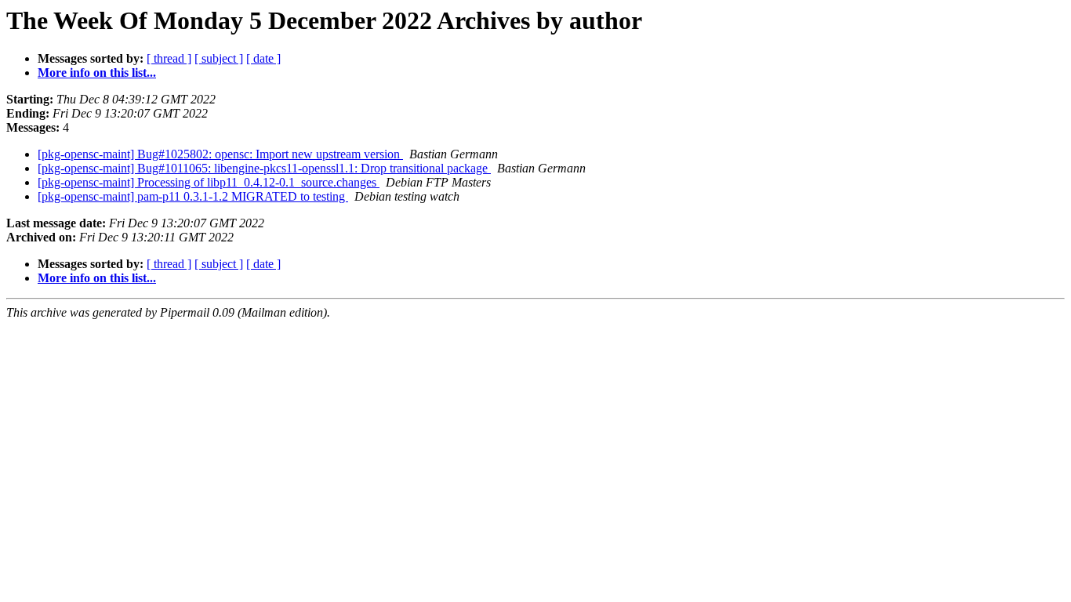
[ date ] (263, 58)
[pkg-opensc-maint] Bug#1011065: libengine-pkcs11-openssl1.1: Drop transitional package (264, 168)
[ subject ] (218, 58)
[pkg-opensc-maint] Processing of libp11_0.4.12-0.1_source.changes (208, 182)
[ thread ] (169, 58)
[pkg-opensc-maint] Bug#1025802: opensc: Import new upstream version (220, 154)
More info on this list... (97, 72)
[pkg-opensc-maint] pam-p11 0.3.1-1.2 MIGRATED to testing (193, 196)
